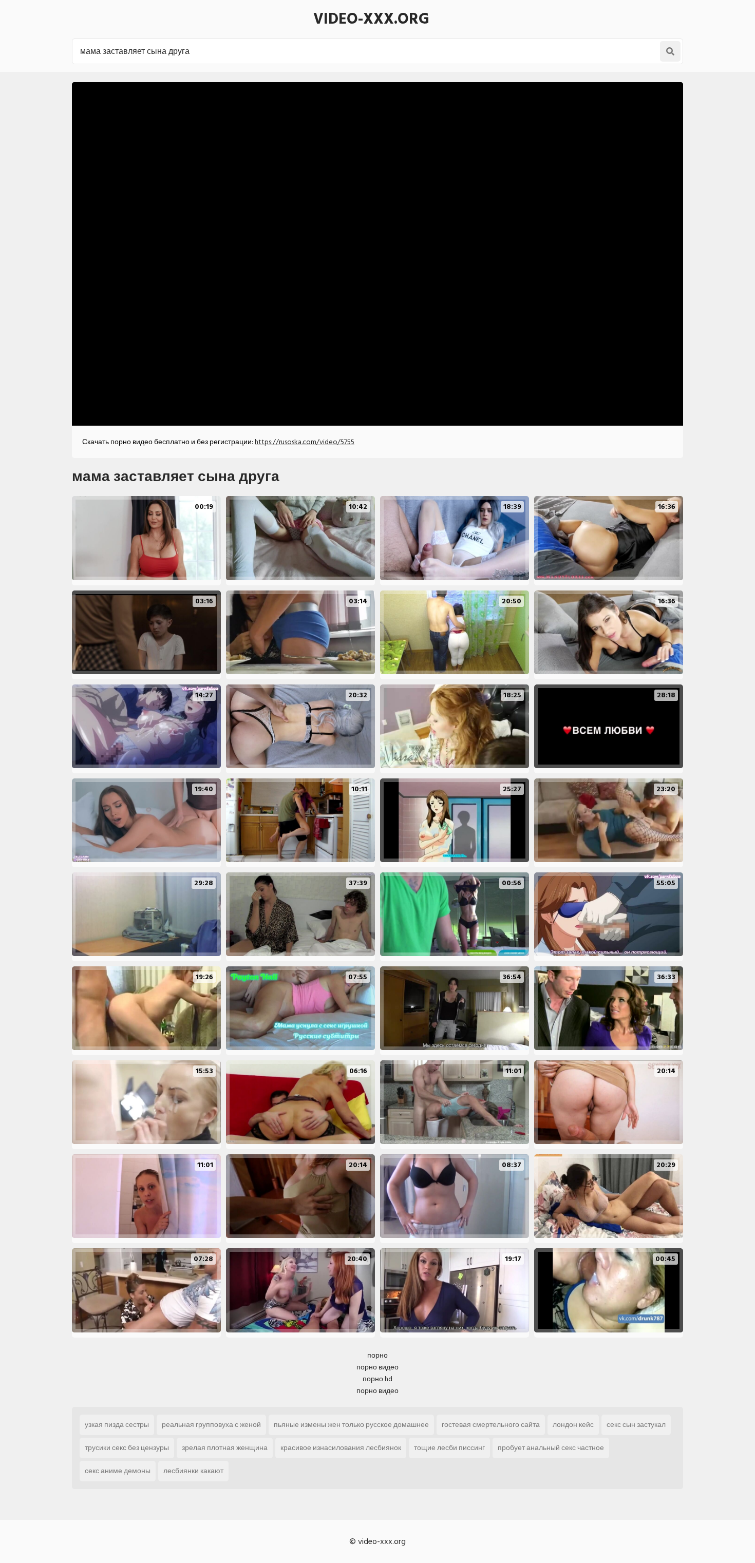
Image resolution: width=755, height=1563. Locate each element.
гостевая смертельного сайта (491, 1425)
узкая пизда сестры (117, 1425)
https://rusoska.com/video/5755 (304, 442)
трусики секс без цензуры (127, 1448)
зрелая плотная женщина (225, 1448)
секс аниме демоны (117, 1471)
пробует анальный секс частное (551, 1448)
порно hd (377, 1379)
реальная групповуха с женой (211, 1425)
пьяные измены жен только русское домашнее (351, 1425)
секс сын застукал (636, 1425)
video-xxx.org (371, 19)
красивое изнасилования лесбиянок (340, 1448)
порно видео (377, 1367)
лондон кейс (573, 1425)
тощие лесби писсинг (449, 1448)
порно (377, 1355)
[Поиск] (670, 51)
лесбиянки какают (193, 1471)
